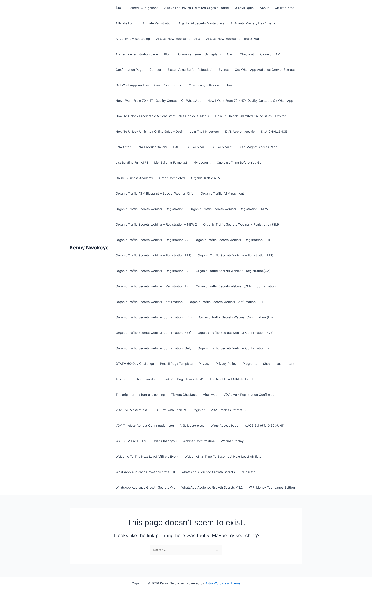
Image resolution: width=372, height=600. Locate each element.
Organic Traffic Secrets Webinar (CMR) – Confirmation (236, 286)
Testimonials (145, 379)
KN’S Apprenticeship (240, 131)
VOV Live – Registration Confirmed (249, 395)
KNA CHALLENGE (274, 131)
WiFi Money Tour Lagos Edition (272, 487)
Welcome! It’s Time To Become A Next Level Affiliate (223, 456)
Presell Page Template (176, 364)
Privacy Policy (226, 364)
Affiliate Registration (157, 23)
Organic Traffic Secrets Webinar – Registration (149, 209)
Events (224, 70)
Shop (267, 364)
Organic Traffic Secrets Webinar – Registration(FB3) (235, 255)
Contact (155, 70)
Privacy (204, 364)
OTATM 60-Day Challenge (135, 364)
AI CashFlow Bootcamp (133, 39)
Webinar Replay (232, 441)
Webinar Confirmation (199, 441)
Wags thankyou (165, 441)
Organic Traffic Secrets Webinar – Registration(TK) (153, 286)
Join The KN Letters (204, 131)
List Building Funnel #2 (170, 162)
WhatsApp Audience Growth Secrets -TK (145, 472)
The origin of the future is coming (140, 395)
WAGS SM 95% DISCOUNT (264, 425)
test (279, 364)
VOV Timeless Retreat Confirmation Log (145, 425)
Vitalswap (210, 395)
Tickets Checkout (184, 395)
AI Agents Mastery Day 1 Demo (253, 23)
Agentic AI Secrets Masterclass (201, 23)
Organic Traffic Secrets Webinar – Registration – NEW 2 (156, 224)
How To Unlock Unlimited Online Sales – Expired (250, 116)
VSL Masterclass (192, 425)
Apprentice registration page (137, 54)
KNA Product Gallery (152, 147)
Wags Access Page (224, 425)
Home (230, 85)
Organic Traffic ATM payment (222, 193)
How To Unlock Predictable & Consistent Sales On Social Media (162, 116)
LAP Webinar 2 (221, 147)
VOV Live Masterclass (131, 410)
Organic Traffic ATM (205, 178)
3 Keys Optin (244, 8)
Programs (250, 364)
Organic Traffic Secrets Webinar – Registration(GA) (233, 271)
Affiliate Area (284, 8)
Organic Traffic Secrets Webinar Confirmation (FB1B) (154, 317)
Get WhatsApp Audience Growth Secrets (264, 70)
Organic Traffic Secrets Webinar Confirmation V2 (234, 348)
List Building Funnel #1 (132, 162)
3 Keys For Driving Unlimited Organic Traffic (196, 8)
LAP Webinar (194, 147)
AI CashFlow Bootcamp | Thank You (232, 39)
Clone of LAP (270, 54)
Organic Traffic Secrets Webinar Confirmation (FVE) (236, 333)
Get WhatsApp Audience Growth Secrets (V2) (149, 85)
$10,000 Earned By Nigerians (137, 8)
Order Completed (172, 178)
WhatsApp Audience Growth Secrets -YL (145, 487)
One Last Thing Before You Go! (239, 162)
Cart (230, 54)
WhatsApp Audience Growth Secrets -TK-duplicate (218, 472)
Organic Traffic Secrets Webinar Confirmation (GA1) (153, 348)
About (264, 8)
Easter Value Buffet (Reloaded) (190, 70)
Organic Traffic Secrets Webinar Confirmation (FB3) (153, 333)
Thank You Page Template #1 (182, 379)
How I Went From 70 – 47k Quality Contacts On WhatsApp (158, 101)
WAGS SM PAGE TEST (132, 441)
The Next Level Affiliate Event (231, 379)
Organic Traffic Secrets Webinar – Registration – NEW (229, 209)
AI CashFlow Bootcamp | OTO (178, 39)
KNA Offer (123, 147)
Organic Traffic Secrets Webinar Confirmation (149, 302)
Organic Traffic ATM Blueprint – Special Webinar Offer (155, 193)
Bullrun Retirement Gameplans (199, 54)
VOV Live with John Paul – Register (179, 410)
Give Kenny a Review (204, 85)
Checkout (247, 54)
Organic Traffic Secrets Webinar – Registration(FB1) (232, 240)
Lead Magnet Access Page (257, 147)
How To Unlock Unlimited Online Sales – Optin (149, 131)
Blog (167, 54)
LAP (176, 147)
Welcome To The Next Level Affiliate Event (147, 456)
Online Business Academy (134, 178)
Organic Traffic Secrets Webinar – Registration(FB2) (153, 255)
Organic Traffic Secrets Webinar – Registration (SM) (241, 224)
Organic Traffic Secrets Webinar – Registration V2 (152, 240)
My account (202, 162)
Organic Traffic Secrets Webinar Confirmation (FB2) (237, 317)
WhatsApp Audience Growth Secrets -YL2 (212, 487)
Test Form (123, 379)
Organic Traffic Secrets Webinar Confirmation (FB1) (226, 302)
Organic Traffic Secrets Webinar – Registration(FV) (153, 271)
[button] (244, 410)
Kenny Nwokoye (89, 247)
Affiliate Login (126, 23)
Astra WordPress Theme (222, 583)
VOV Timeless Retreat (226, 410)
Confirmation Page (129, 70)
